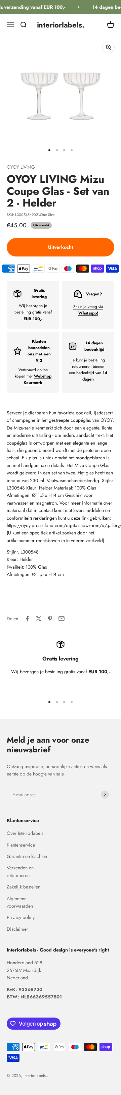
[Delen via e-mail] (61, 618)
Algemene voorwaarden (20, 902)
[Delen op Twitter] (38, 618)
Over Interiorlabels (25, 833)
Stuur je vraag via (88, 310)
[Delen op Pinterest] (50, 618)
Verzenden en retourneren (20, 871)
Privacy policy (21, 917)
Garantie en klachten (27, 856)
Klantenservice (21, 845)
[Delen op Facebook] (27, 618)
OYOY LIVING (21, 167)
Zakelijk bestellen (23, 886)
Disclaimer (17, 929)
